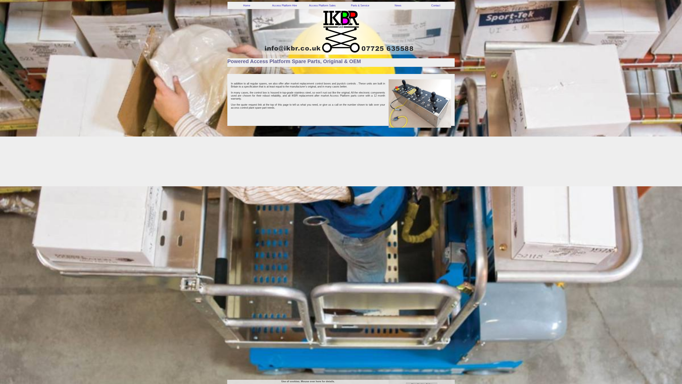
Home (246, 5)
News (398, 5)
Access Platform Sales (322, 5)
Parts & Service (360, 5)
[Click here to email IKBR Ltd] (341, 32)
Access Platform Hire (284, 5)
